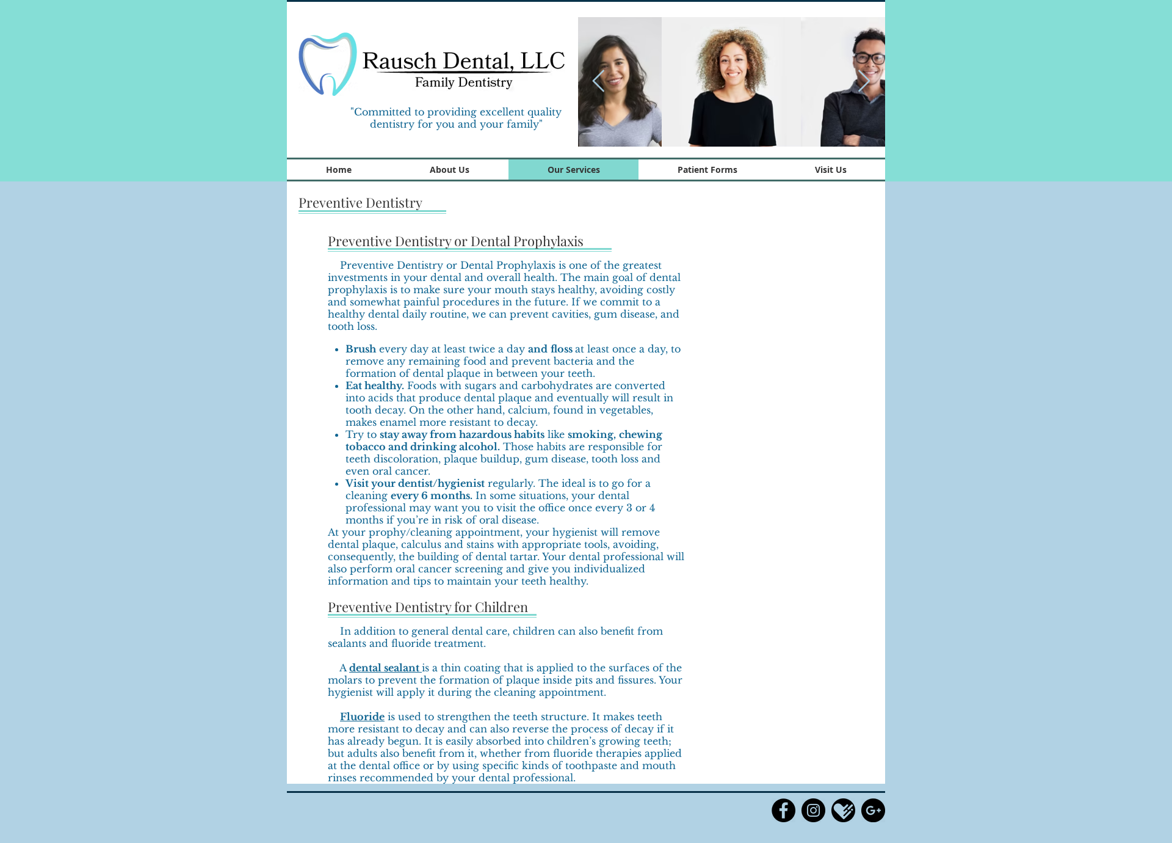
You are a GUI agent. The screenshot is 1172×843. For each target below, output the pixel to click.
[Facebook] (783, 810)
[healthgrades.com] (843, 810)
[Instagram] (813, 810)
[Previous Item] (598, 81)
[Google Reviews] (873, 810)
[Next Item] (864, 81)
